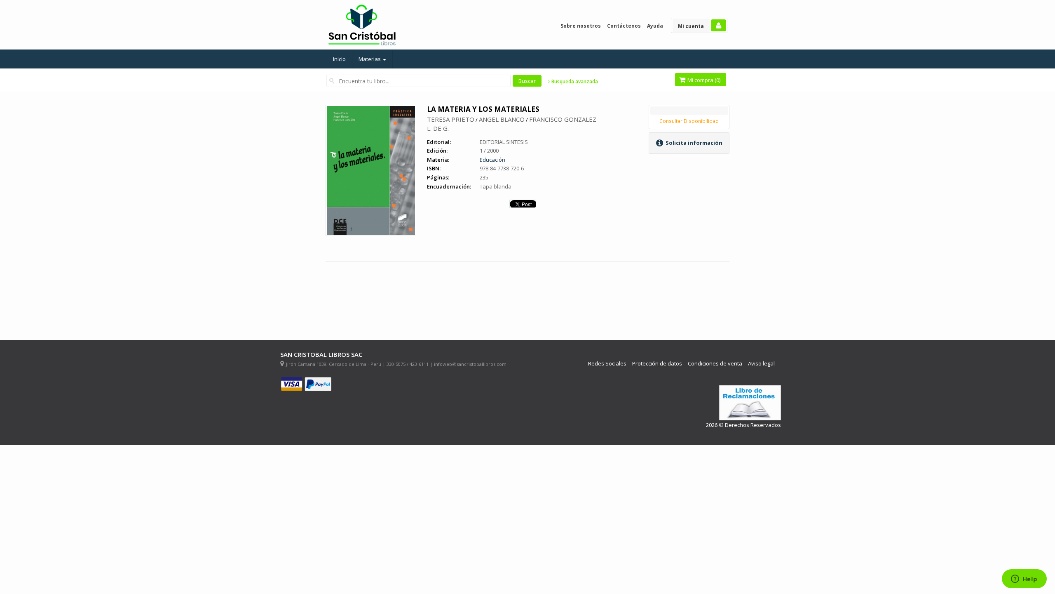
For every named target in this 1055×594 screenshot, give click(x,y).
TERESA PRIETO (450, 119)
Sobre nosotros (580, 25)
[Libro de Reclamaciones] (750, 402)
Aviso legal (761, 363)
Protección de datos (657, 363)
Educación (492, 159)
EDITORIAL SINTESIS (504, 142)
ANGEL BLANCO (502, 119)
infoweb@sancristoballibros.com (470, 364)
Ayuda (655, 25)
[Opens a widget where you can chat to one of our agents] (1024, 579)
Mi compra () (703, 80)
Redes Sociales (607, 363)
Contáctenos (624, 25)
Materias (370, 59)
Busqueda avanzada (574, 81)
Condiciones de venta (715, 363)
